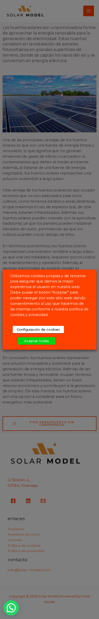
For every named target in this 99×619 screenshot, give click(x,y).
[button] (11, 607)
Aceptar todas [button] (36, 341)
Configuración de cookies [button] (38, 329)
